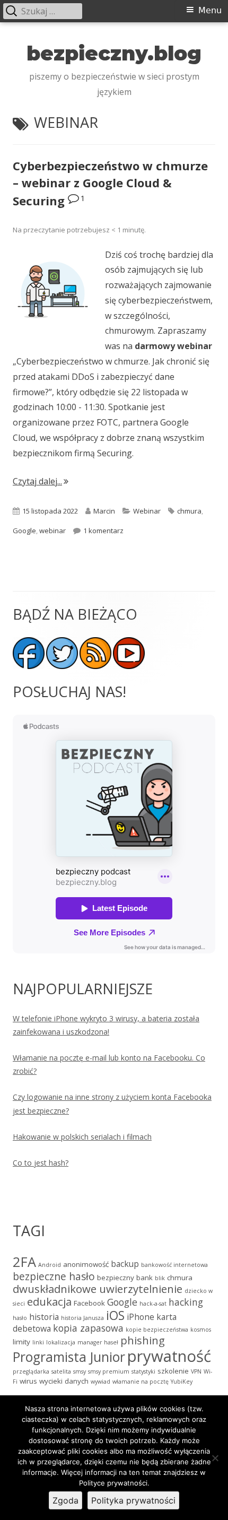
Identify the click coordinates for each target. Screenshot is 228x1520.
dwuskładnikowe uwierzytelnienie (97, 1288)
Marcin (104, 511)
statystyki (143, 1371)
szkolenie (173, 1371)
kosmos (200, 1329)
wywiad (100, 1381)
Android (49, 1265)
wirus (28, 1381)
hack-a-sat (152, 1303)
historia (44, 1317)
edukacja (49, 1301)
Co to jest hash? (40, 1163)
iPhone (140, 1317)
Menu (210, 10)
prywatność (169, 1356)
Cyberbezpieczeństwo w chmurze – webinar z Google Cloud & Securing (110, 183)
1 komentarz (103, 530)
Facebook (89, 1303)
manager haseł (97, 1342)
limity (21, 1342)
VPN (196, 1371)
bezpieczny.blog (114, 53)
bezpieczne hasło (54, 1276)
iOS (115, 1315)
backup (125, 1264)
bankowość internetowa (174, 1265)
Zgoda (65, 1500)
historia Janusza (82, 1318)
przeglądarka (31, 1371)
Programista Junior (69, 1357)
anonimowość (86, 1264)
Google (24, 530)
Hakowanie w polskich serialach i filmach (82, 1137)
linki (38, 1342)
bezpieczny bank (125, 1277)
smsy (79, 1371)
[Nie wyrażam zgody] (214, 1458)
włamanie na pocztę (140, 1381)
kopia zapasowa (88, 1328)
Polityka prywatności (133, 1500)
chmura (189, 511)
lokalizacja (60, 1342)
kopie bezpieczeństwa (157, 1329)
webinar (52, 530)
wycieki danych (64, 1381)
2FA (24, 1262)
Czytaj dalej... (40, 481)
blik (160, 1278)
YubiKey (181, 1381)
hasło (20, 1318)
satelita (61, 1371)
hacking (186, 1302)
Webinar (147, 511)
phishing (142, 1340)
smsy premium (108, 1371)
